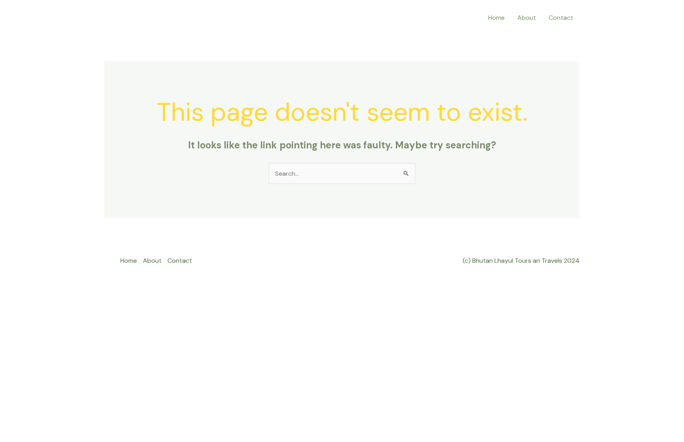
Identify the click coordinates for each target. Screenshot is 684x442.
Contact (561, 17)
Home (496, 17)
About (526, 17)
